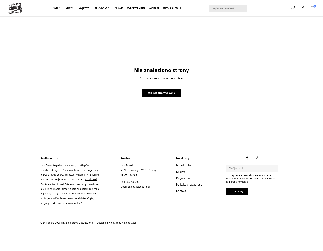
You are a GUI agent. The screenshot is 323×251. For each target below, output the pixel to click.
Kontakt (154, 8)
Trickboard (102, 8)
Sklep (56, 8)
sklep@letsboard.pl (139, 186)
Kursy (69, 8)
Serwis (119, 8)
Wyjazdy (84, 8)
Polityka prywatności (189, 184)
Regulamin (183, 178)
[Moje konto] (303, 8)
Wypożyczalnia (136, 8)
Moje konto (183, 165)
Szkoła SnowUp (172, 8)
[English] (283, 7)
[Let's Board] (15, 8)
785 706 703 (132, 181)
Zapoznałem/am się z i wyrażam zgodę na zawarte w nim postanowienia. (250, 178)
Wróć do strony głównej (161, 92)
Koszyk (180, 172)
